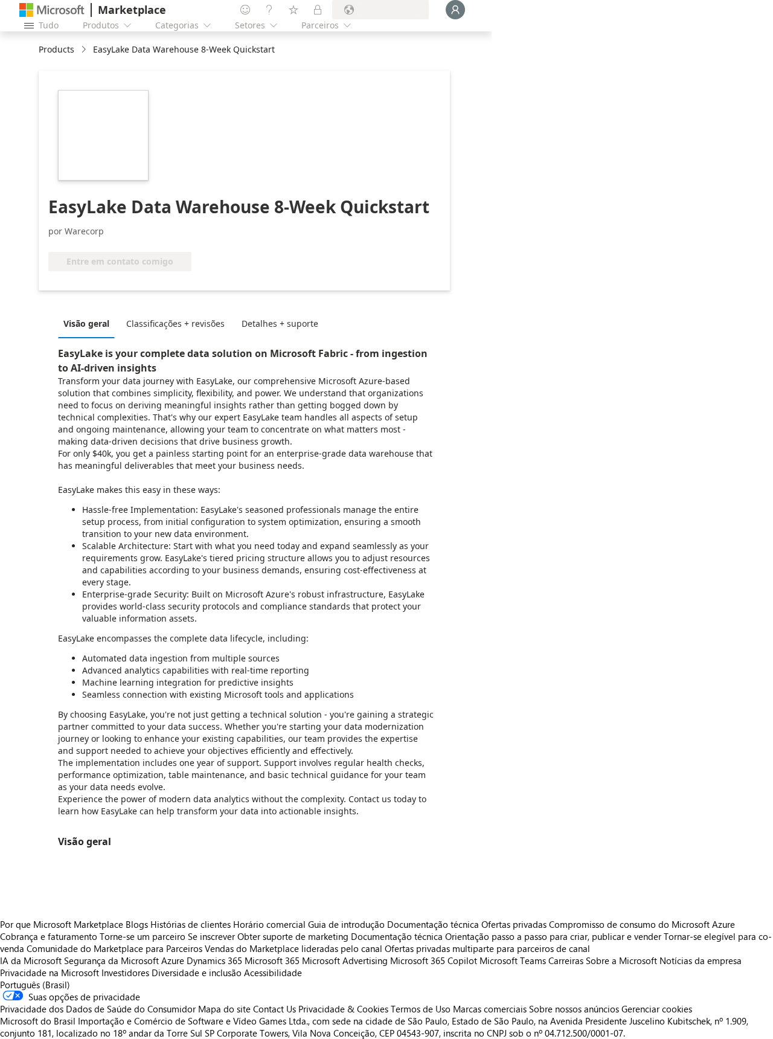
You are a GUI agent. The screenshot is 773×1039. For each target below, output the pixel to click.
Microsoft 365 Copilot (433, 960)
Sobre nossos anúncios (574, 1009)
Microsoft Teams (513, 960)
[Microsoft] (52, 10)
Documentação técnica (433, 924)
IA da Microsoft (31, 960)
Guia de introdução (346, 924)
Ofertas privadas (514, 924)
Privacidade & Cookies (343, 1009)
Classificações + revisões (175, 323)
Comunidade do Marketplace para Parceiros (114, 948)
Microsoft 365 (272, 960)
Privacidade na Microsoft (49, 973)
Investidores (125, 973)
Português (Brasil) (35, 985)
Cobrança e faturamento (48, 936)
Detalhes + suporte (280, 323)
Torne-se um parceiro (142, 936)
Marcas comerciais (490, 1009)
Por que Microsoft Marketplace (61, 924)
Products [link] (56, 49)
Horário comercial (269, 924)
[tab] (89, 323)
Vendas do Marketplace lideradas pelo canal (293, 948)
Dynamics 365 (214, 960)
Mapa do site (224, 1009)
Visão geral (86, 323)
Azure (172, 960)
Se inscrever (211, 936)
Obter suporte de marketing (292, 936)
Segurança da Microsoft (111, 960)
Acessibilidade (273, 973)
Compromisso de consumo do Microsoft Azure (642, 924)
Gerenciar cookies (656, 1009)
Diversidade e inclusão (197, 973)
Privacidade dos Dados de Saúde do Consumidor (98, 1009)
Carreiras (565, 960)
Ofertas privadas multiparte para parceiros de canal (487, 948)
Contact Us (274, 1009)
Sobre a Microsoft (621, 960)
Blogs (137, 924)
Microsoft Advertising (345, 960)
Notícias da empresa (700, 960)
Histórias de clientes (190, 924)
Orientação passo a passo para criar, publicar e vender (553, 936)
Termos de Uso (421, 1009)
